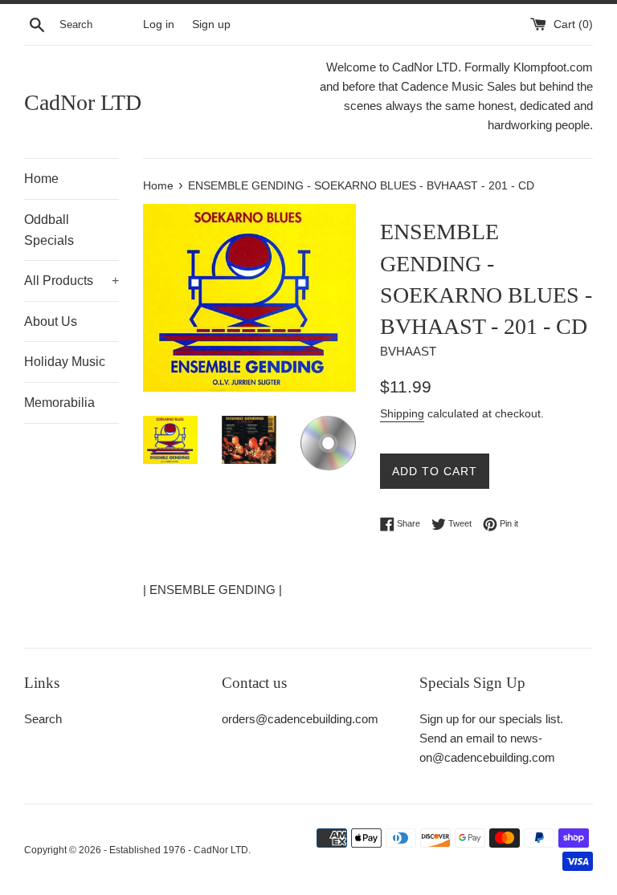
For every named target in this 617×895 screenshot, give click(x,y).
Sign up (211, 24)
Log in (158, 24)
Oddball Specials (49, 230)
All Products (71, 280)
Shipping (402, 413)
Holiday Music (64, 361)
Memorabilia (59, 402)
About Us (50, 321)
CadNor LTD (82, 102)
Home (41, 178)
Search (43, 719)
